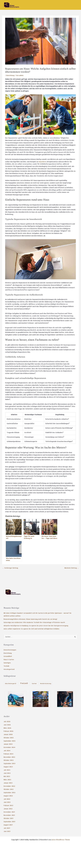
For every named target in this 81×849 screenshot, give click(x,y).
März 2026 (7, 728)
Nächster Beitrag (71, 568)
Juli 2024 (7, 750)
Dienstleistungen (10, 650)
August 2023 (8, 767)
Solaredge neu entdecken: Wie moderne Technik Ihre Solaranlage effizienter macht (34, 622)
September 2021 (9, 821)
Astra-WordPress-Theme (60, 840)
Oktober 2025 (9, 738)
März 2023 (7, 779)
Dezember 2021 (9, 812)
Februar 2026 (8, 731)
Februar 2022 (8, 805)
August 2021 (8, 825)
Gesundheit (8, 656)
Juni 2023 (7, 773)
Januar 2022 (8, 809)
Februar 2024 (8, 754)
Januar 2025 (8, 744)
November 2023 (9, 757)
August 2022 (8, 796)
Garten (34, 683)
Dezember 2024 (9, 747)
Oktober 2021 (8, 818)
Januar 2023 (8, 783)
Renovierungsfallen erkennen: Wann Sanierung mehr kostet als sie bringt (30, 619)
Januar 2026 (8, 734)
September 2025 (10, 741)
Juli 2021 (7, 828)
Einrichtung (10, 75)
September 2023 (9, 763)
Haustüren (42, 161)
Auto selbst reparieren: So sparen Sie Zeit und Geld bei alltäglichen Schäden (31, 629)
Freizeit (24, 683)
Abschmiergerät (10, 683)
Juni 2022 (7, 802)
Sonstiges (7, 663)
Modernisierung (45, 683)
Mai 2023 (7, 776)
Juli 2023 (7, 770)
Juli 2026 (7, 721)
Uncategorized (9, 669)
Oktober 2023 (9, 760)
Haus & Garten (9, 659)
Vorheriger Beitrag (10, 568)
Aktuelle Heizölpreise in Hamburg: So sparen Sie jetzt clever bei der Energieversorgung (36, 625)
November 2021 (9, 815)
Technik (6, 666)
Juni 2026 (7, 725)
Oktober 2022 (9, 789)
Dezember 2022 (9, 786)
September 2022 (9, 792)
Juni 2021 (7, 831)
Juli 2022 (7, 799)
